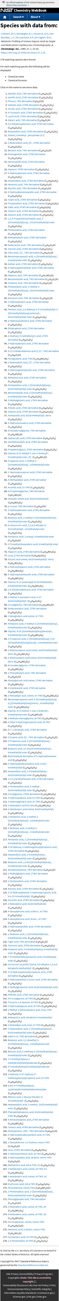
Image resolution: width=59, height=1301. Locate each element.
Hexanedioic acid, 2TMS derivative (26, 180)
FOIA (52, 1285)
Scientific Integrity (41, 1289)
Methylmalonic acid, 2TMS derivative (27, 237)
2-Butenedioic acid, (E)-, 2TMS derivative (29, 142)
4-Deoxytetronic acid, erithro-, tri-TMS (28, 911)
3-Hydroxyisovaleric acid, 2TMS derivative (29, 423)
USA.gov (31, 1296)
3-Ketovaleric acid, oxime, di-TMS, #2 (27, 1214)
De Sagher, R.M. (43, 37)
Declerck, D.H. (41, 33)
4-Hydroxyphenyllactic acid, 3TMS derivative (31, 267)
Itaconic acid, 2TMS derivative (23, 888)
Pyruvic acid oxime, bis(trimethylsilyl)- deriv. (31, 559)
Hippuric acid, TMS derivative (23, 275)
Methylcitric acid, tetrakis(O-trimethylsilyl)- (30, 1017)
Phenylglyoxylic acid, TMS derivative (27, 1199)
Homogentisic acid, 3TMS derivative (26, 154)
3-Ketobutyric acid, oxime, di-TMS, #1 (27, 1168)
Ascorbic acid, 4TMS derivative (24, 900)
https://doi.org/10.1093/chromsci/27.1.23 (23, 52)
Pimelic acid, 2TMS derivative (23, 407)
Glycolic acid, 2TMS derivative (23, 248)
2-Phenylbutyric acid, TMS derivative (27, 672)
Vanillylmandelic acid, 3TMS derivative (28, 441)
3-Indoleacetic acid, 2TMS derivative (27, 688)
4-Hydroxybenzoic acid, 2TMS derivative (29, 173)
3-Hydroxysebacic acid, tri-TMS (24, 797)
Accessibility (26, 1273)
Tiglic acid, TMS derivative (21, 941)
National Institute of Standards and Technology (7, 10)
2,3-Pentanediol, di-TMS (20, 1240)
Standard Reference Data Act (33, 1265)
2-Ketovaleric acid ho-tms (21, 805)
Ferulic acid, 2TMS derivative (23, 108)
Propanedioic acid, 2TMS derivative (26, 203)
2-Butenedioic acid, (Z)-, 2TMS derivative (29, 362)
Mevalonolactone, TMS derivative (25, 869)
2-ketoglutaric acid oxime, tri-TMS (25, 616)
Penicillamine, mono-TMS (21, 1187)
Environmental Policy (19, 1289)
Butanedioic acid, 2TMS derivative (25, 131)
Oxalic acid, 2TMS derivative (22, 199)
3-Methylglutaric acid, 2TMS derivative (28, 400)
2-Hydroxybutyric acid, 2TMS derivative (28, 301)
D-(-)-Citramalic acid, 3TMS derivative (27, 729)
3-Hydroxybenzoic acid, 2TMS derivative (29, 510)
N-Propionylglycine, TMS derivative (26, 491)
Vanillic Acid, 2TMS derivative (23, 97)
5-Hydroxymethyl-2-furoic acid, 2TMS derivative (33, 979)
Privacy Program (43, 1273)
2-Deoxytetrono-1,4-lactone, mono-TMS (29, 1142)
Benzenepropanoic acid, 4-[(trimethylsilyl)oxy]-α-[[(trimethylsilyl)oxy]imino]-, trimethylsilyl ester (32, 703)
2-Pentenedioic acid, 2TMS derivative (27, 881)
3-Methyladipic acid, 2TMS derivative (27, 479)
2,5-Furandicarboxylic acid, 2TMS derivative (31, 778)
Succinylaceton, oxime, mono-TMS (26, 1221)
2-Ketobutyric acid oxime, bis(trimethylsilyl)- (31, 809)
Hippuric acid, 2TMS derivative (24, 551)
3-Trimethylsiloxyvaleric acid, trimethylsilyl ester (33, 544)
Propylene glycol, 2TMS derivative (25, 449)
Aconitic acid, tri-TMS (19, 487)
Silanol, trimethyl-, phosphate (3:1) (26, 135)
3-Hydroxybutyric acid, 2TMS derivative (28, 343)
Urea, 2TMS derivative (19, 555)
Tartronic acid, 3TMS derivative (24, 945)
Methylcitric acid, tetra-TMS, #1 (24, 1165)
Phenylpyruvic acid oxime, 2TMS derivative (30, 680)
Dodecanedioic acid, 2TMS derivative (27, 608)
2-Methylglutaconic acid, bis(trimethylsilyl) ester (33, 987)
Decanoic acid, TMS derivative (23, 298)
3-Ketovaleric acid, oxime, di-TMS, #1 (27, 1206)
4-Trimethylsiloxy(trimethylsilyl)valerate (29, 1066)
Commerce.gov (46, 1292)
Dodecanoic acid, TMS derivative (25, 245)
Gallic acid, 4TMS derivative (22, 207)
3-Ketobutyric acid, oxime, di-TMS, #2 (27, 1176)
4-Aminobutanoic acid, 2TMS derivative (28, 1119)
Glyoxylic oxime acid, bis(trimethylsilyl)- (28, 498)
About (34, 17)
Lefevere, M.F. (8, 33)
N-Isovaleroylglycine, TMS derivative (27, 430)
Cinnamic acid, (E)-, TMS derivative (26, 737)
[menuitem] (5, 17)
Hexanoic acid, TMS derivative (23, 184)
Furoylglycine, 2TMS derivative (24, 794)
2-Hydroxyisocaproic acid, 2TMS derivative (30, 472)
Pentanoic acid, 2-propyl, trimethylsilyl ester (31, 536)
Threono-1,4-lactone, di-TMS (23, 1002)
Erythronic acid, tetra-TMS (21, 1184)
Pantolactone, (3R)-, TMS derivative (26, 1131)
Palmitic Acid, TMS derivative (23, 93)
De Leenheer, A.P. (25, 37)
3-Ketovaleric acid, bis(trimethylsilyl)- (27, 903)
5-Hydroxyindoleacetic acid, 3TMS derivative (31, 574)
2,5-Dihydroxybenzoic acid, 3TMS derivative (31, 123)
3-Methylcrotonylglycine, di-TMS (25, 718)
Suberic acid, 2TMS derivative (23, 210)
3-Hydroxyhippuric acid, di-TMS (24, 1006)
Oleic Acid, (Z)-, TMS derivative (24, 252)
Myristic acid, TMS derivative (23, 188)
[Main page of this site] (5, 17)
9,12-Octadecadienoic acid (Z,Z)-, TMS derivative (33, 351)
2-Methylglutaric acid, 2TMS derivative (28, 873)
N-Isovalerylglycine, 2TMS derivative (27, 665)
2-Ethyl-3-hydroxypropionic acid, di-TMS (29, 722)
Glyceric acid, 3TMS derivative (23, 214)
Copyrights (14, 1277)
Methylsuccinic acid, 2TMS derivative (27, 377)
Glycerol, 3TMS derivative (21, 169)
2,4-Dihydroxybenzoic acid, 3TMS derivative (31, 589)
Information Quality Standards (20, 1292)
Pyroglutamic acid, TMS (20, 358)
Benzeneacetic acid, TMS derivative (26, 279)
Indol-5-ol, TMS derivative (21, 1036)
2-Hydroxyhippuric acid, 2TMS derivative (29, 566)
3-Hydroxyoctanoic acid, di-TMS (24, 1153)
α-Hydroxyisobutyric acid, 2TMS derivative (30, 320)
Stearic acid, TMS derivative (22, 120)
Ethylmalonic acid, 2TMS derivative (26, 328)
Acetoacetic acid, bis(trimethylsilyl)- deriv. (29, 415)
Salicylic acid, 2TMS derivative (23, 104)
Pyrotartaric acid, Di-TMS (21, 1237)
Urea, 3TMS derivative (19, 1149)
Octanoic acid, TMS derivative (23, 282)
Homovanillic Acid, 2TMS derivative (26, 161)
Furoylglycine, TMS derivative (23, 604)
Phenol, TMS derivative (20, 101)
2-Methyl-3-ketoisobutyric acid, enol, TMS (30, 1009)
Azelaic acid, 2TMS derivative (23, 264)
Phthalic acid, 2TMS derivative (23, 994)
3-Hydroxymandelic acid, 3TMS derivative (29, 926)
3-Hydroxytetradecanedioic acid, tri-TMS (29, 1134)
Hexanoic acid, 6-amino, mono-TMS (26, 1229)
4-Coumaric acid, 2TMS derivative (25, 112)
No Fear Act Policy (39, 1285)
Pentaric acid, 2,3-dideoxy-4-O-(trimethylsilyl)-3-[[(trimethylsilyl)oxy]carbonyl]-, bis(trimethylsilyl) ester (33, 313)
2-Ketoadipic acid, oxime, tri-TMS (25, 695)
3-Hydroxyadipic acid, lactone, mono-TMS (30, 1157)
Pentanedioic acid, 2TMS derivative (26, 229)
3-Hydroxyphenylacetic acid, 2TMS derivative (31, 370)
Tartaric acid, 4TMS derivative (23, 1127)
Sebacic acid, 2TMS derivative (23, 411)
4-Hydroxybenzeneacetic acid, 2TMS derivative (32, 192)
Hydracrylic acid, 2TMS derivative (25, 438)
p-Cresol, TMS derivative (21, 506)
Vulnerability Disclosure (15, 1285)
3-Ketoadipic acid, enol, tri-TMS (24, 1025)
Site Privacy (12, 1273)
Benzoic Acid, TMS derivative (23, 150)
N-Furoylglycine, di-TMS (20, 998)
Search (17, 17)
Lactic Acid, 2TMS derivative (22, 116)
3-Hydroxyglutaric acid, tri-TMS (24, 801)
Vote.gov (41, 1296)
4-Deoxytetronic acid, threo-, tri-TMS (27, 918)
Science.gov (19, 1296)
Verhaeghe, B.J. (25, 33)
